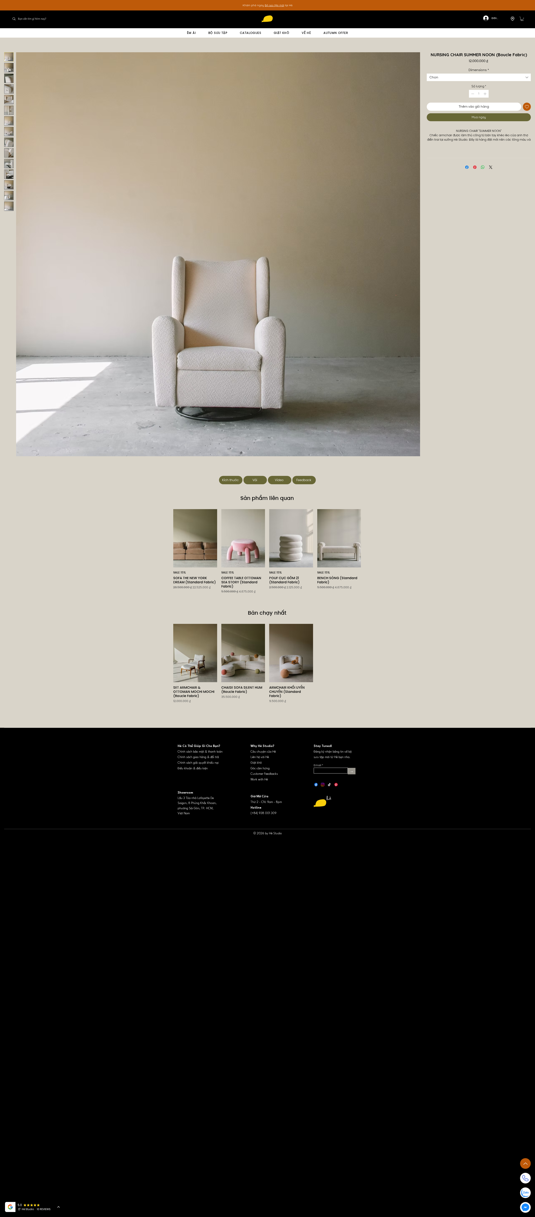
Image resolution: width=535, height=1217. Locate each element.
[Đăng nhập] (483, 18)
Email (317, 765)
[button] (522, 19)
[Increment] (485, 93)
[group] (267, 557)
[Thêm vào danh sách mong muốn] (527, 107)
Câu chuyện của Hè (263, 751)
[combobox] (479, 77)
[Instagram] (322, 784)
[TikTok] (329, 784)
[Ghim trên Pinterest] (474, 167)
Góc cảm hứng (260, 768)
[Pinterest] (336, 784)
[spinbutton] (479, 93)
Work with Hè (259, 779)
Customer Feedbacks (264, 774)
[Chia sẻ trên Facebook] (466, 167)
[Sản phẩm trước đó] (167, 537)
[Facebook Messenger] (525, 1207)
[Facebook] (316, 784)
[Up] (525, 1163)
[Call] (525, 1178)
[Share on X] (490, 167)
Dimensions (479, 70)
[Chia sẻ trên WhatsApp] (482, 167)
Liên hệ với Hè (260, 757)
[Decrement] (472, 93)
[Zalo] (525, 1193)
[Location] (512, 18)
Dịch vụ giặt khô (278, 5)
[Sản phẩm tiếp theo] (366, 537)
